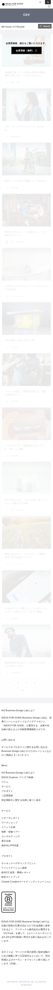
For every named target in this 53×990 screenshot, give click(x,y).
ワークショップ (9, 822)
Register (48, 2)
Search (46, 26)
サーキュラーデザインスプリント (18, 863)
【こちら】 (19, 755)
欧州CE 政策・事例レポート (16, 872)
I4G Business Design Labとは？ (18, 772)
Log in (40, 2)
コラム (4, 782)
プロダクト (7, 791)
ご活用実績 (7, 795)
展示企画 (6, 841)
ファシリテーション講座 (14, 868)
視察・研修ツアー (10, 832)
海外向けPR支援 (10, 845)
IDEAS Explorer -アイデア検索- (17, 777)
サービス (6, 786)
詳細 (13, 963)
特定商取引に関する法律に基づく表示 (21, 800)
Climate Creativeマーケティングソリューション (26, 881)
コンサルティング (10, 836)
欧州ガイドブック (10, 877)
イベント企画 (8, 827)
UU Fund (8, 933)
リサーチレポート (10, 818)
